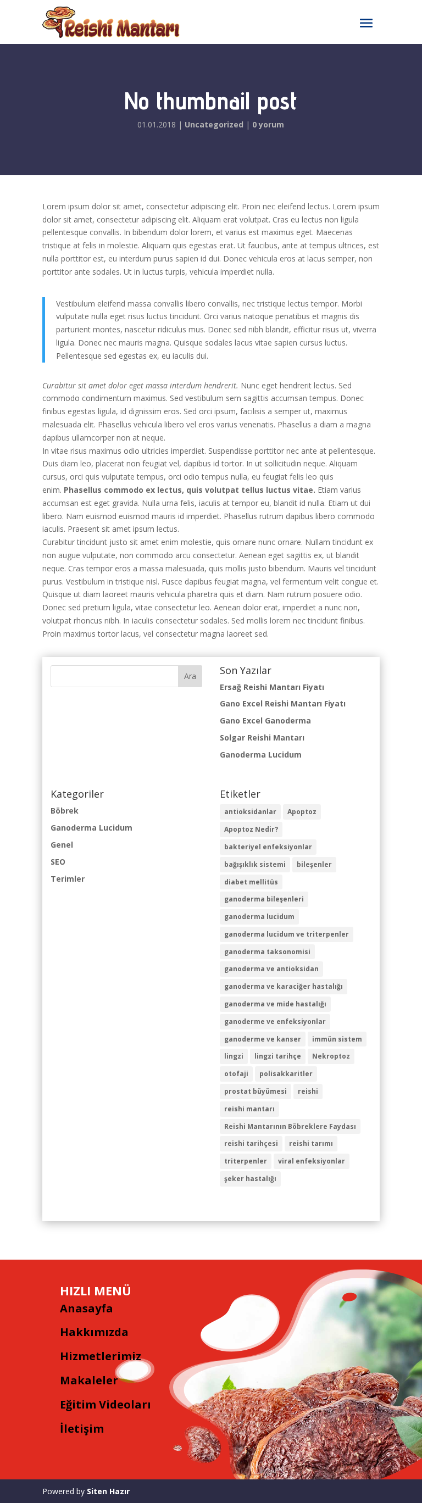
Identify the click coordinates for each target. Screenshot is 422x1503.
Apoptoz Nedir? (251, 829)
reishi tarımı (311, 1143)
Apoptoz (301, 811)
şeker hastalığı (250, 1178)
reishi (308, 1091)
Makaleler (89, 1380)
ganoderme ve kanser (262, 1039)
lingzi (233, 1056)
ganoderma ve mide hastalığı (275, 1004)
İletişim (82, 1428)
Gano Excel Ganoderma (265, 720)
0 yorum (268, 124)
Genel (62, 844)
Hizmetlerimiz (100, 1356)
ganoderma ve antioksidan (271, 968)
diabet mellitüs (251, 882)
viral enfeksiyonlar (311, 1161)
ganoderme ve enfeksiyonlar (275, 1021)
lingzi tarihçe (277, 1056)
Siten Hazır (108, 1491)
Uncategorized (214, 124)
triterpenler (245, 1161)
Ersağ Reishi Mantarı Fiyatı (272, 687)
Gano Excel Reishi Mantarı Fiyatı (283, 703)
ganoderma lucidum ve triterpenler (286, 934)
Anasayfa (86, 1308)
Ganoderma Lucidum (261, 754)
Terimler (68, 878)
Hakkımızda (94, 1331)
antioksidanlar (250, 811)
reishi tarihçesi (251, 1143)
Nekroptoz (331, 1056)
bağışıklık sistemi (255, 864)
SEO (58, 861)
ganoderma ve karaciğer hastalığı (283, 986)
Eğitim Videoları (105, 1404)
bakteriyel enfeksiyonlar (268, 846)
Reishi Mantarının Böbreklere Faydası (290, 1126)
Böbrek (65, 810)
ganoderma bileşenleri (264, 899)
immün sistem (337, 1039)
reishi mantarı (249, 1109)
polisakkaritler (286, 1073)
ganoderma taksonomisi (267, 951)
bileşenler (314, 864)
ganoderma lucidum (259, 916)
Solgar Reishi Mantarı (262, 737)
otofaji (236, 1073)
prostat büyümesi (255, 1091)
